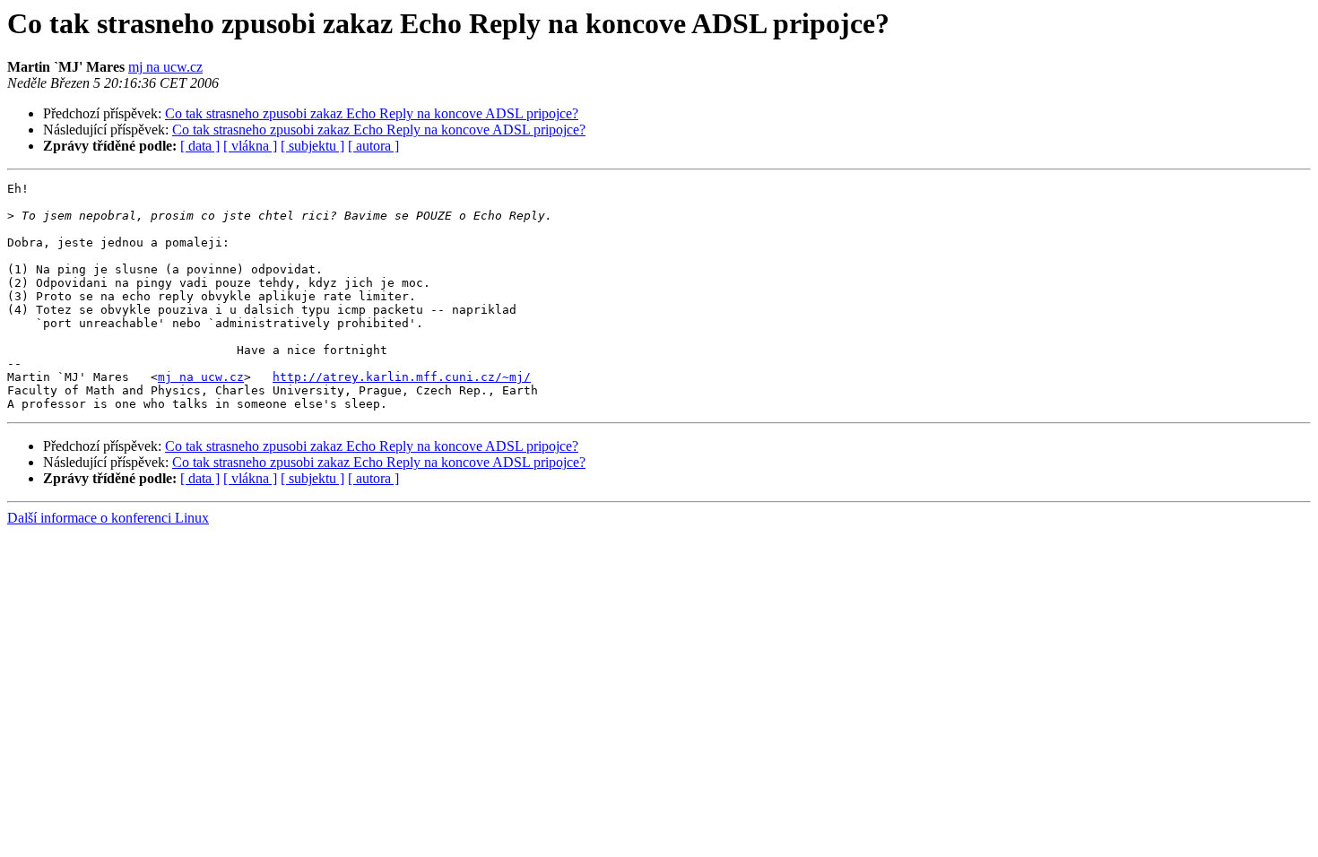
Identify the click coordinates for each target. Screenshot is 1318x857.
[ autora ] (373, 145)
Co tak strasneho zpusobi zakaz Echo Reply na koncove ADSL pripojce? (371, 113)
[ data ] (200, 145)
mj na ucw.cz (165, 66)
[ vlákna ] (250, 145)
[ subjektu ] (312, 145)
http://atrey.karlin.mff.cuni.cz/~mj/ (402, 377)
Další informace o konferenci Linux (108, 517)
